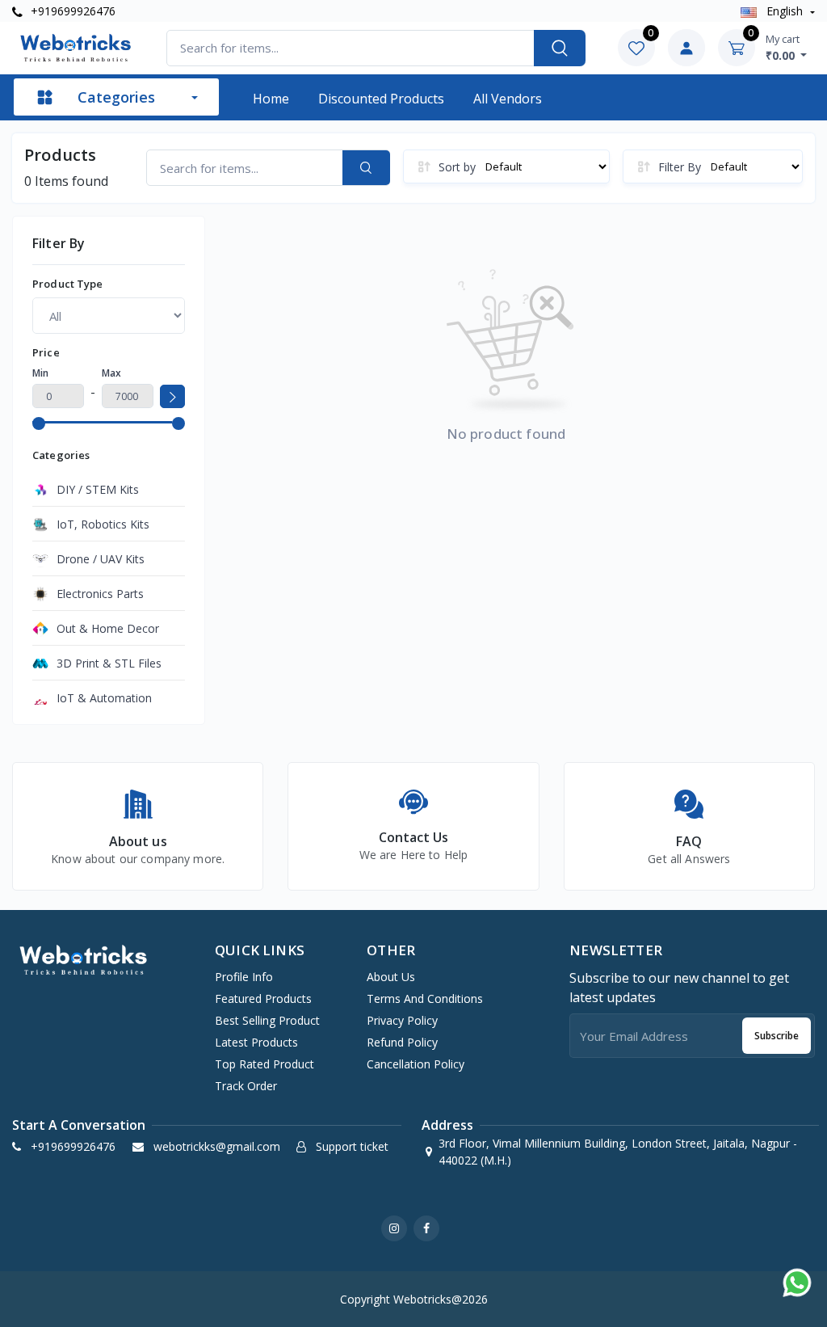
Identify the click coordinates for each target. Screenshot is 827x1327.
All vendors (507, 98)
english (784, 11)
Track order (246, 1085)
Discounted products (381, 98)
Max (111, 373)
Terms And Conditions (425, 998)
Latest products (256, 1042)
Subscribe (776, 1036)
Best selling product (267, 1020)
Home (271, 98)
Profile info (244, 976)
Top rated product (264, 1064)
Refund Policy (402, 1042)
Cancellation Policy (415, 1064)
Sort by (457, 167)
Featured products (263, 998)
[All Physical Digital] (108, 315)
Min (40, 373)
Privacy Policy (402, 1020)
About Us (391, 976)
